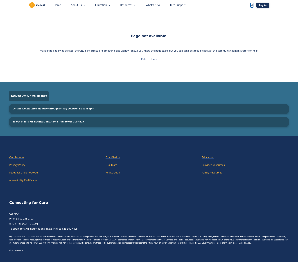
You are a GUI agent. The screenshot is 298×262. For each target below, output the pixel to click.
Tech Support (177, 5)
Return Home (149, 59)
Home (57, 5)
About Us (76, 5)
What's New (153, 5)
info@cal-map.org (27, 223)
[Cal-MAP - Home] (37, 5)
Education (101, 5)
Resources (126, 5)
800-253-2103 (29, 108)
